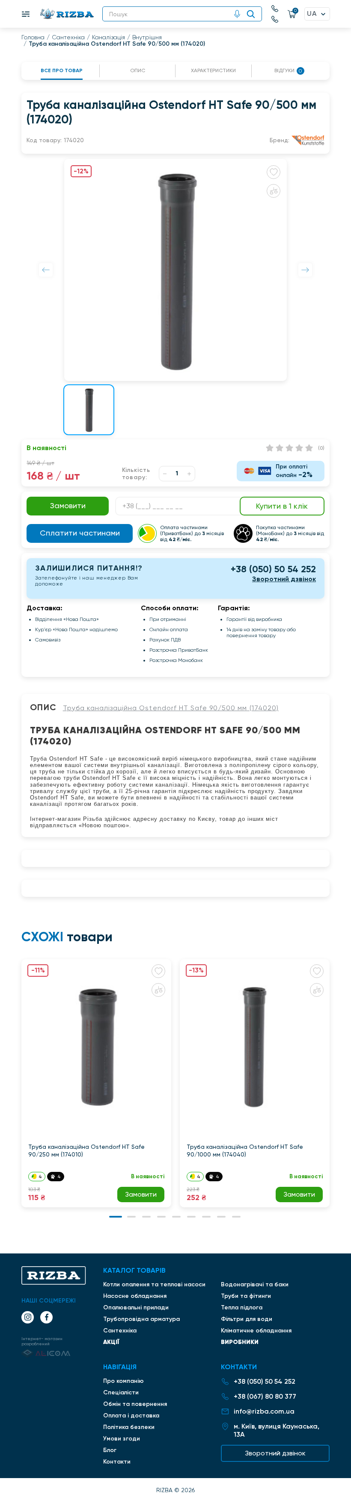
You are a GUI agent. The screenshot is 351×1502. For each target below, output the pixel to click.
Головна (33, 37)
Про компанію (123, 1381)
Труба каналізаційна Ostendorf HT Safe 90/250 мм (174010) (86, 1150)
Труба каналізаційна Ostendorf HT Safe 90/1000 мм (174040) (245, 1150)
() (321, 448)
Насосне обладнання (135, 1296)
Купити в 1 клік (282, 505)
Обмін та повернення (135, 1404)
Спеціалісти (121, 1392)
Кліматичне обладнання (256, 1330)
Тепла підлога (241, 1307)
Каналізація (108, 37)
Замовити (141, 1194)
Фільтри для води (246, 1319)
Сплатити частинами (80, 532)
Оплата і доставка (131, 1415)
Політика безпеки (129, 1427)
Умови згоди (121, 1438)
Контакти (117, 1461)
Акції (111, 1342)
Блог (109, 1450)
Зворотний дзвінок (284, 579)
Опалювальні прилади (136, 1307)
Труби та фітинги (246, 1296)
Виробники (240, 1342)
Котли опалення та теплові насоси (154, 1284)
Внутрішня (147, 37)
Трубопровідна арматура (141, 1319)
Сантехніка (68, 37)
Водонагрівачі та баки (255, 1284)
